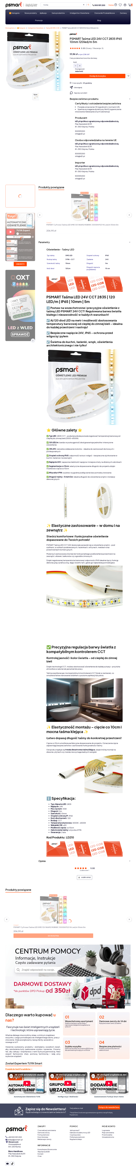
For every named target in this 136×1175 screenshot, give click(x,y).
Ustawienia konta (108, 1137)
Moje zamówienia (108, 1133)
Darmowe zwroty (44, 1133)
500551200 (80, 131)
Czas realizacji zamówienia (47, 1130)
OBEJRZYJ (20, 264)
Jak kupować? (75, 1130)
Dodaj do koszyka (98, 76)
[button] (88, 4)
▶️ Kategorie (21, 28)
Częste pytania (75, 1135)
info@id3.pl (80, 134)
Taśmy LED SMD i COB (52, 28)
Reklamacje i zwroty (44, 1139)
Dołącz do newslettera (109, 1107)
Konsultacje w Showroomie (47, 1149)
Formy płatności (43, 1135)
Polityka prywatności (77, 1137)
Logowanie (106, 1130)
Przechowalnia (107, 1135)
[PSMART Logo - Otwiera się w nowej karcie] (19, 1128)
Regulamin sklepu (76, 1139)
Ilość (75, 62)
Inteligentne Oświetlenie (35, 28)
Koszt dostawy (43, 1137)
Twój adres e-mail (76, 1108)
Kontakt (40, 1154)
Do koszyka (53, 936)
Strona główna (10, 28)
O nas (40, 1156)
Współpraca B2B (44, 1152)
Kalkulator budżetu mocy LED (80, 1133)
